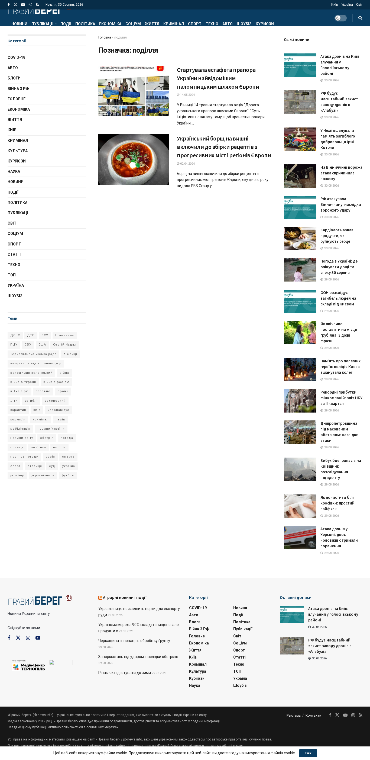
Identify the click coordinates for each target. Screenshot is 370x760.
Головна (104, 37)
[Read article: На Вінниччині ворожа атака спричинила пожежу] (300, 176)
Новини (19, 24)
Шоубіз (244, 24)
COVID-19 (16, 57)
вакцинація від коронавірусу (35, 363)
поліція (59, 447)
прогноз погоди (24, 456)
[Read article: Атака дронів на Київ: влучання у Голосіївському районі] (300, 65)
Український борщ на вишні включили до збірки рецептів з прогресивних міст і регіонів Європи (224, 147)
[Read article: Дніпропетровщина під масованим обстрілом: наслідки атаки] (300, 432)
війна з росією (56, 382)
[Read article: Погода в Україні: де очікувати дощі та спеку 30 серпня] (300, 270)
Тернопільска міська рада (33, 354)
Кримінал (173, 24)
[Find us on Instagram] (30, 4)
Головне (16, 99)
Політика (85, 24)
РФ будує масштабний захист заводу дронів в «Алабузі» (330, 645)
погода (67, 438)
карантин (18, 410)
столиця (35, 466)
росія (50, 456)
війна (64, 373)
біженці (70, 354)
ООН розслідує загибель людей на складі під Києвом (338, 298)
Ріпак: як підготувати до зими (124, 672)
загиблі (31, 401)
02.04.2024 (187, 163)
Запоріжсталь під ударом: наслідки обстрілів (138, 656)
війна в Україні (23, 382)
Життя (152, 24)
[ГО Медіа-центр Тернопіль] (28, 665)
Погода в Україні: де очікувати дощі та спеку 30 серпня (339, 266)
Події (65, 24)
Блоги (14, 78)
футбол (67, 475)
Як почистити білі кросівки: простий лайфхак (337, 503)
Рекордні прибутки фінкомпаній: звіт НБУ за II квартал (341, 397)
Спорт (195, 24)
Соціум (133, 24)
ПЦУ (14, 344)
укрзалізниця (42, 475)
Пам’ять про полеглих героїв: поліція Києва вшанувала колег (340, 366)
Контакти (313, 715)
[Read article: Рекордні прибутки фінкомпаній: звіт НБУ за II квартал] (300, 401)
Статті (14, 254)
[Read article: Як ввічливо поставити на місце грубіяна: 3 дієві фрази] (300, 332)
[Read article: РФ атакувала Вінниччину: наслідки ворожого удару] (300, 207)
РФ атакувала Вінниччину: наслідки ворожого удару (340, 204)
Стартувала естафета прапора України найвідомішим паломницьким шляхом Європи (218, 78)
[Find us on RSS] (37, 4)
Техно (212, 24)
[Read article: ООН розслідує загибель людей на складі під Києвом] (300, 301)
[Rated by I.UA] (61, 663)
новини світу (21, 438)
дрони (63, 391)
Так (308, 753)
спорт (15, 466)
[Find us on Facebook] (9, 4)
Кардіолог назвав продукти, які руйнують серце (336, 235)
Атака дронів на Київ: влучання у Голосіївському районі (333, 614)
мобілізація (20, 428)
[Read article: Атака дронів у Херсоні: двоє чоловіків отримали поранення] (300, 537)
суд (52, 466)
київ (37, 410)
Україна (347, 5)
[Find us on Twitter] (15, 4)
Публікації (42, 24)
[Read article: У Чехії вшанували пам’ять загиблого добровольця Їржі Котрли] (300, 139)
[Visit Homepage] (40, 9)
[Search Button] (360, 17)
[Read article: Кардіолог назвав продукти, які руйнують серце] (300, 238)
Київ (334, 5)
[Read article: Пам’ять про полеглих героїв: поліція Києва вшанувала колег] (300, 369)
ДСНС (15, 335)
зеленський (55, 401)
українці (17, 475)
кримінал (40, 419)
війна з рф (19, 391)
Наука (14, 171)
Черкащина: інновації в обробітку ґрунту (134, 640)
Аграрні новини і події (125, 597)
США (42, 344)
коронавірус (58, 410)
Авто (227, 24)
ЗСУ (45, 335)
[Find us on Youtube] (23, 4)
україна (68, 466)
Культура (18, 151)
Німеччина (64, 335)
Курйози (265, 24)
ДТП (31, 335)
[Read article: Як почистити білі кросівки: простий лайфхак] (300, 506)
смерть (68, 456)
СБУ (28, 344)
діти (14, 401)
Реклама (294, 715)
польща (17, 447)
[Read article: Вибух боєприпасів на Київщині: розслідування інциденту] (300, 469)
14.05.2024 (187, 95)
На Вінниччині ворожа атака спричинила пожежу (341, 173)
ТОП (12, 275)
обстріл (47, 438)
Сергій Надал (64, 344)
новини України (51, 428)
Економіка (110, 24)
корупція (17, 419)
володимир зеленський (31, 373)
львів (60, 419)
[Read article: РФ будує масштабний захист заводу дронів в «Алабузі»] (300, 102)
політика (38, 447)
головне (43, 391)
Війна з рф (18, 89)
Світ (359, 5)
